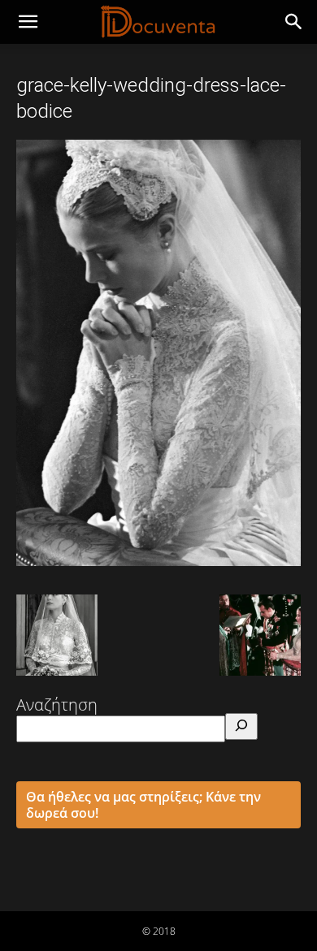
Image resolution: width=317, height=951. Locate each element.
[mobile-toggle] (28, 22)
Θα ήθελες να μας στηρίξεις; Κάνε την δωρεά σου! (143, 805)
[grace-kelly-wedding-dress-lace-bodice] (158, 560)
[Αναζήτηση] (241, 726)
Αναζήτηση (57, 704)
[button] (294, 22)
